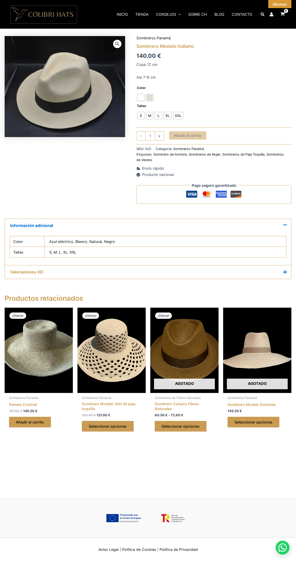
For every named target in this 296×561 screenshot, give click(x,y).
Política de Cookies (139, 549)
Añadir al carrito (188, 135)
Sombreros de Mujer (204, 154)
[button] (117, 44)
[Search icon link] (263, 14)
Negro (109, 241)
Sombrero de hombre (170, 154)
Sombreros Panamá (153, 38)
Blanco (81, 241)
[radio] (140, 97)
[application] (178, 14)
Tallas (141, 106)
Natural (95, 241)
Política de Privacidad (179, 549)
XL (65, 252)
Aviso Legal (109, 549)
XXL (73, 252)
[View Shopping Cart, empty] (282, 14)
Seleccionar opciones (108, 426)
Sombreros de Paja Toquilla (243, 154)
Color (141, 88)
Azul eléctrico (61, 241)
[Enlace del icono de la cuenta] (271, 14)
